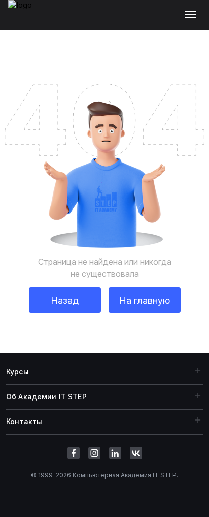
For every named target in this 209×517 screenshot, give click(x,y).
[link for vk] (136, 453)
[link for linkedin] (115, 453)
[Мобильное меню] (193, 15)
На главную (144, 300)
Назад (65, 300)
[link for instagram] (94, 453)
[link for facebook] (73, 453)
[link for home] (26, 20)
